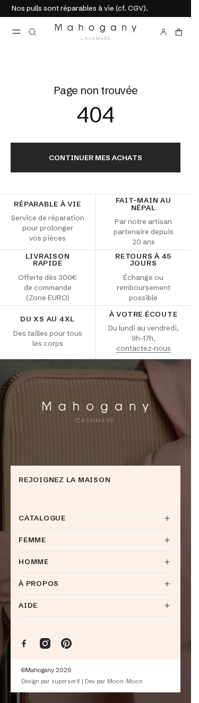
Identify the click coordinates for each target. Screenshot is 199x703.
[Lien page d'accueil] (95, 32)
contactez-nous (143, 348)
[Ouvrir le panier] (179, 32)
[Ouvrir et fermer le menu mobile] (16, 32)
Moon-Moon (125, 681)
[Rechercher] (32, 32)
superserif (65, 681)
